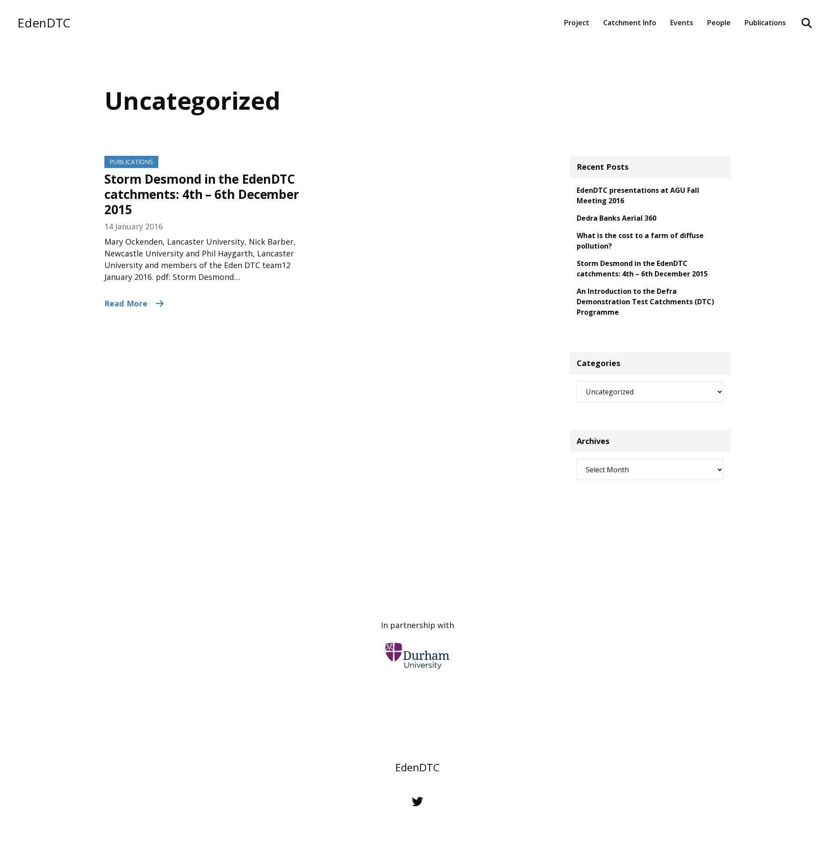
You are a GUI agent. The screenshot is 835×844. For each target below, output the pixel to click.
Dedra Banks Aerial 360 (616, 218)
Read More (127, 303)
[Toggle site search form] (807, 22)
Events (681, 22)
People (719, 22)
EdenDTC (43, 22)
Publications (131, 162)
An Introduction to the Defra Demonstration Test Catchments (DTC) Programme (645, 301)
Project (576, 22)
